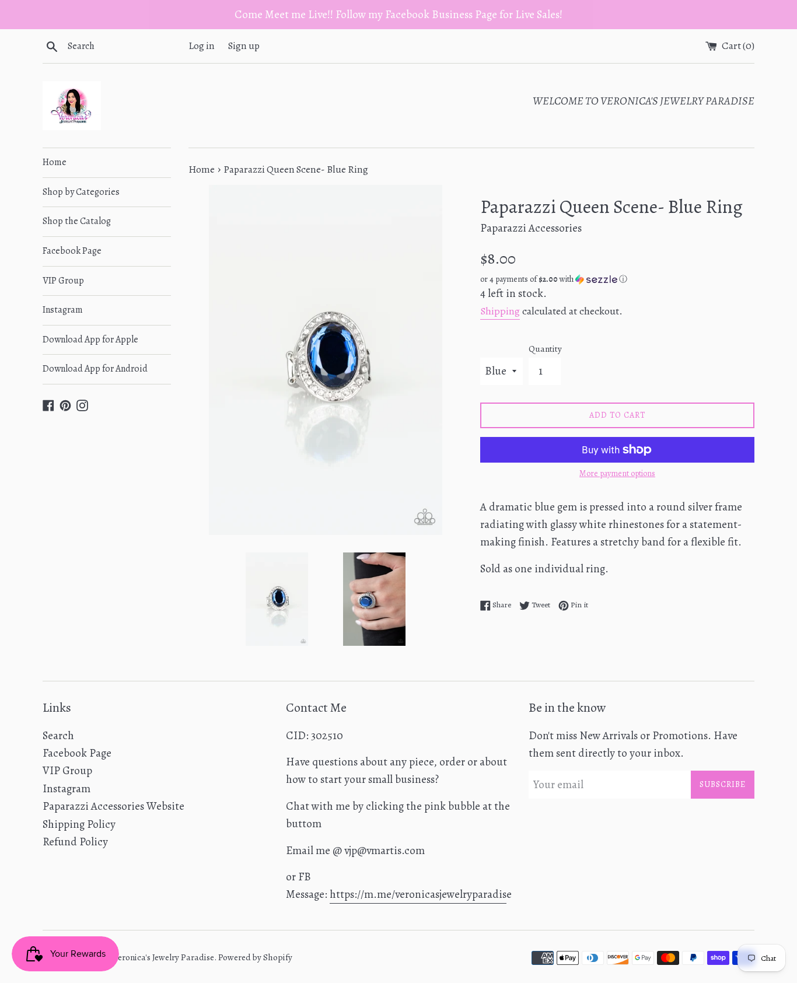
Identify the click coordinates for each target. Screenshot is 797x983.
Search (58, 735)
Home (55, 162)
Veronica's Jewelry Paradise (163, 957)
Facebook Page (72, 250)
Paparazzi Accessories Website (113, 806)
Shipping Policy (79, 824)
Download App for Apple (90, 339)
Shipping (500, 311)
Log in (201, 46)
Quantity (545, 349)
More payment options (617, 473)
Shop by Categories (81, 192)
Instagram (63, 309)
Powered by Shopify (255, 957)
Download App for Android (95, 368)
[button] (617, 279)
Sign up (244, 46)
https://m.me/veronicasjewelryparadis (418, 894)
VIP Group (63, 280)
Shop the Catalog (77, 221)
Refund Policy (75, 841)
